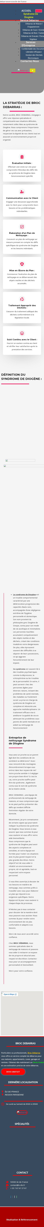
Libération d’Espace (34, 52)
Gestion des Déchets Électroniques (34, 56)
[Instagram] (16, 1196)
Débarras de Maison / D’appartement (34, 25)
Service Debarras (29, 20)
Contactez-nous (30, 61)
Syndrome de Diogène (30, 15)
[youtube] (12, 1196)
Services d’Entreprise (28, 44)
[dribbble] (14, 1196)
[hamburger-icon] (38, 10)
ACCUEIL (26, 10)
